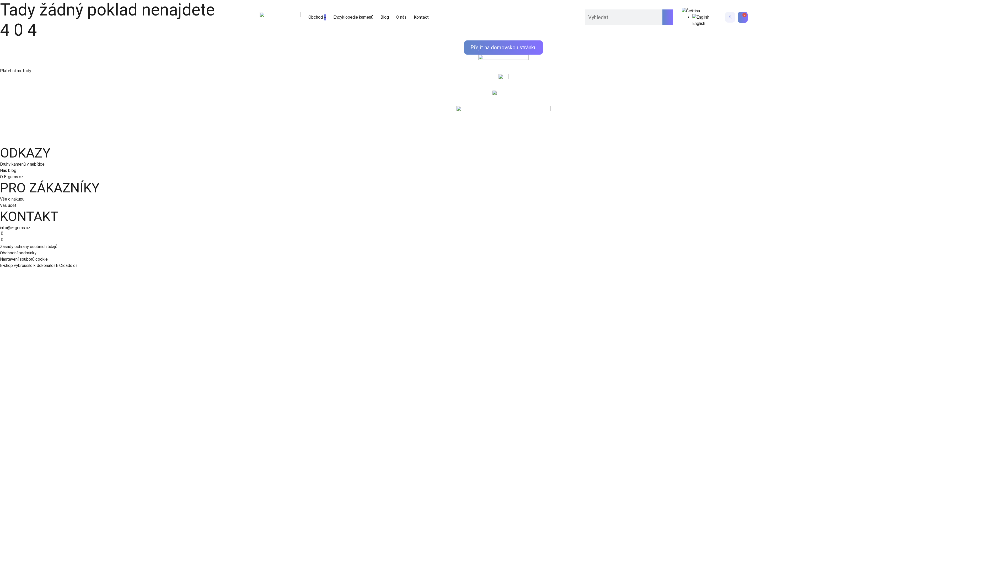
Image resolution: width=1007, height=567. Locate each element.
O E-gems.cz (11, 176)
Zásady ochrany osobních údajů (28, 246)
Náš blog (8, 170)
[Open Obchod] (325, 17)
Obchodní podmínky (18, 252)
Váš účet (8, 205)
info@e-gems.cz (15, 227)
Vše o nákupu (12, 199)
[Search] (667, 17)
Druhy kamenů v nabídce (22, 164)
